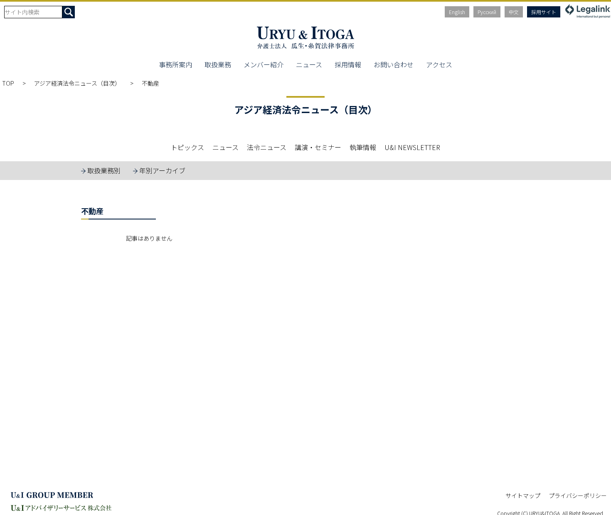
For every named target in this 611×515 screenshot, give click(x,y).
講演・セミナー (318, 147)
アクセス (439, 64)
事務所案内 (175, 64)
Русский (487, 11)
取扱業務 (217, 64)
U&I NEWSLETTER (412, 147)
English (457, 11)
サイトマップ (522, 495)
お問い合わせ (394, 64)
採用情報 (348, 64)
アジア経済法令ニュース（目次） (78, 83)
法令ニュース (266, 147)
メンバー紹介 (263, 64)
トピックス (187, 147)
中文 (514, 11)
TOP (8, 83)
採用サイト (543, 11)
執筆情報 (363, 147)
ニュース (309, 64)
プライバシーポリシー (578, 495)
